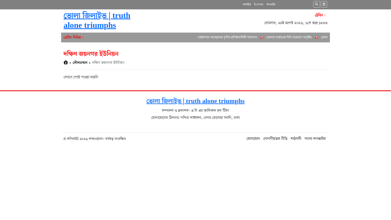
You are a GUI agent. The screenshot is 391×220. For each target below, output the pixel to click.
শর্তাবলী (296, 138)
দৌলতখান (80, 63)
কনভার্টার (271, 5)
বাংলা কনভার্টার (315, 138)
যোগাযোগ (253, 138)
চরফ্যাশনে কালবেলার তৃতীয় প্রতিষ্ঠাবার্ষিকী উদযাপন (224, 37)
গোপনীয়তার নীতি (275, 138)
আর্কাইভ (247, 5)
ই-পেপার (258, 5)
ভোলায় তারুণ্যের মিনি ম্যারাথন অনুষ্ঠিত (286, 37)
